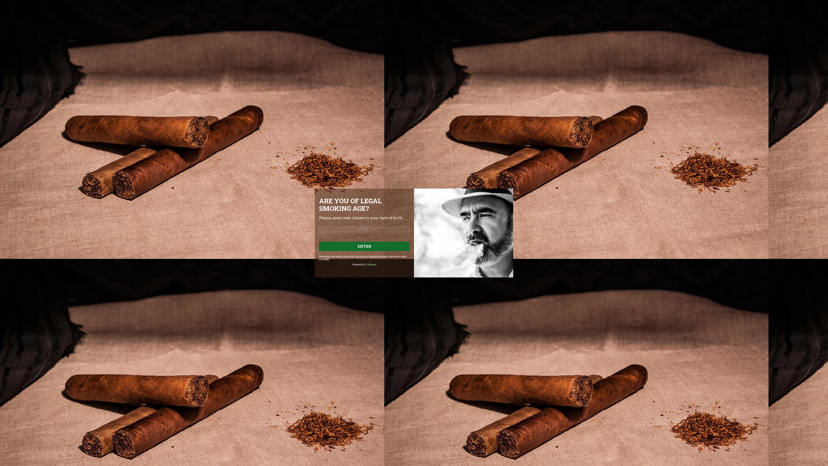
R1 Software (370, 264)
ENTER (364, 246)
